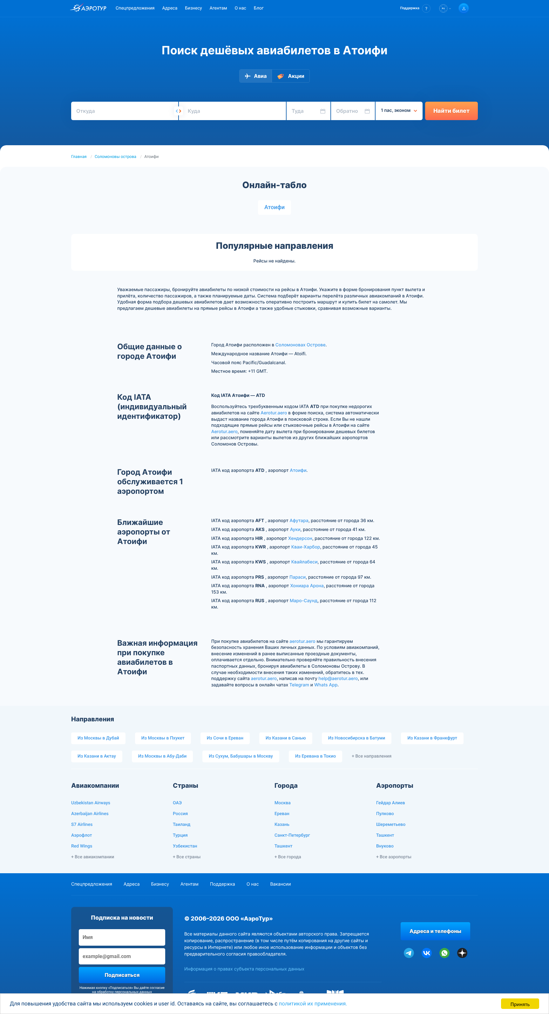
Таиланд (181, 824)
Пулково (385, 813)
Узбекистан (185, 846)
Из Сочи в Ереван (225, 738)
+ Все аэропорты (393, 857)
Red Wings (81, 846)
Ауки (295, 529)
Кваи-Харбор (305, 547)
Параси (297, 577)
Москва (282, 803)
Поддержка (222, 884)
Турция (180, 835)
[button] (415, 8)
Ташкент (283, 846)
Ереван (281, 813)
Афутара (298, 520)
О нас (240, 8)
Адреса (169, 8)
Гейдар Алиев (390, 803)
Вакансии (280, 884)
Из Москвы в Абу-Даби (162, 756)
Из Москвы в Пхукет (163, 738)
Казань (281, 824)
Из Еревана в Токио (315, 756)
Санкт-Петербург (292, 835)
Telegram (299, 685)
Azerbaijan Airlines (90, 813)
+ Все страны (186, 857)
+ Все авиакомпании (92, 857)
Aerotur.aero (274, 413)
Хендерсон (300, 538)
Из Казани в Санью (286, 738)
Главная (79, 156)
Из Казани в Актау (97, 756)
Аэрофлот (81, 835)
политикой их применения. (313, 1004)
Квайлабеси (304, 562)
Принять (520, 1004)
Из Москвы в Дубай (98, 738)
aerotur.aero (302, 641)
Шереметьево (390, 824)
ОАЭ (177, 803)
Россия (180, 813)
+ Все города (287, 857)
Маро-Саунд (303, 600)
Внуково (385, 846)
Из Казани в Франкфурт (432, 738)
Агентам (218, 8)
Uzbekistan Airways (90, 803)
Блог (259, 8)
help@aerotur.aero (338, 678)
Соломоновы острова (115, 156)
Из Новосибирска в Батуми (356, 738)
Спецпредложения (135, 8)
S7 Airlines (81, 824)
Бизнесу (193, 8)
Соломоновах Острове (300, 345)
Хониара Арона (306, 586)
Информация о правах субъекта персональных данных (244, 969)
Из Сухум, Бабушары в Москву (241, 756)
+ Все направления (371, 756)
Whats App (325, 685)
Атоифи (274, 207)
